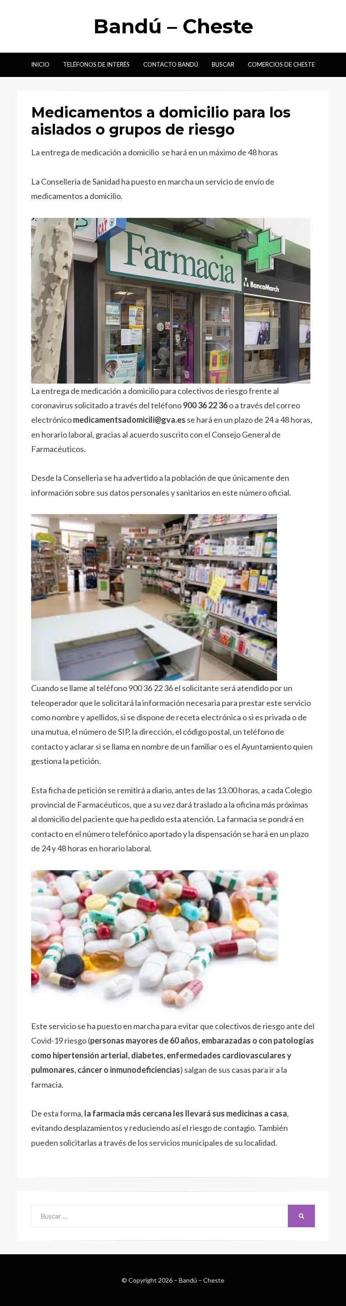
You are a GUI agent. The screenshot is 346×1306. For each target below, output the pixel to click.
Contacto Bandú (170, 64)
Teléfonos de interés (96, 64)
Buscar (223, 64)
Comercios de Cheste (281, 64)
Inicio (40, 64)
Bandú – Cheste (173, 26)
